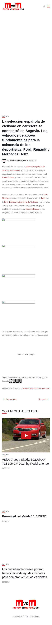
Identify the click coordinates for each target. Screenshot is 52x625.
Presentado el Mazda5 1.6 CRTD (24, 516)
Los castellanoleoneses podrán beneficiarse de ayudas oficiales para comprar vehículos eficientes (24, 573)
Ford (43, 198)
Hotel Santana (8, 177)
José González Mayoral (18, 160)
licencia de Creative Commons (36, 388)
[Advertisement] (26, 40)
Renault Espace (32, 209)
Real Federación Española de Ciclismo (21, 202)
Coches (5, 116)
